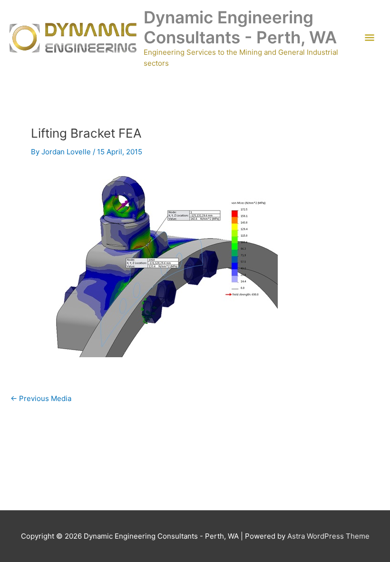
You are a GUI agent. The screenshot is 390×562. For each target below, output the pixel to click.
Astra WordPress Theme (328, 536)
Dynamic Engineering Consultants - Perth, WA (240, 27)
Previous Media (40, 398)
